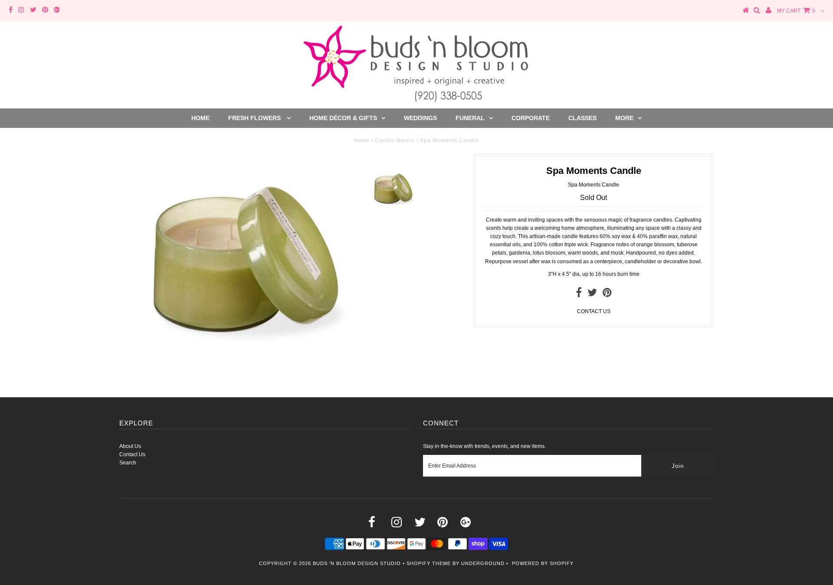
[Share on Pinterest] (607, 294)
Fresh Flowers (255, 117)
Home (200, 117)
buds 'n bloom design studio (357, 563)
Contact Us (132, 454)
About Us (130, 446)
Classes (582, 117)
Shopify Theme (429, 563)
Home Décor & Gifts (343, 117)
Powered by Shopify (543, 563)
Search (127, 463)
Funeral (470, 117)
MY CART (796, 11)
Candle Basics (395, 140)
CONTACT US (593, 311)
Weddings (420, 117)
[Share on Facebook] (579, 294)
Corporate (531, 117)
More (624, 117)
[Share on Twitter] (592, 294)
